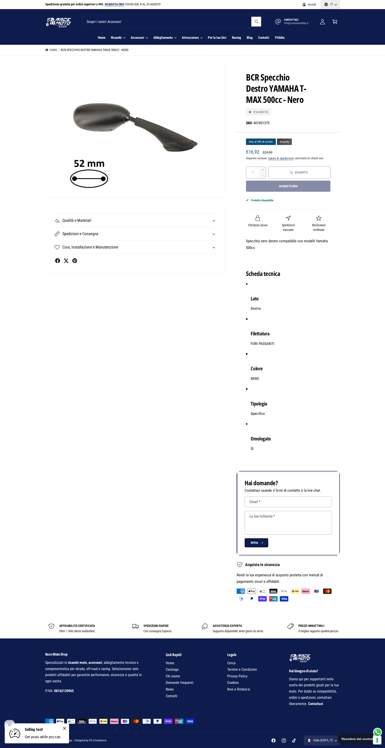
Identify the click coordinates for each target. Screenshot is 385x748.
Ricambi (116, 38)
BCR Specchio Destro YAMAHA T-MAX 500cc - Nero (95, 50)
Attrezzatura (190, 38)
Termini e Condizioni (242, 669)
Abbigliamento (163, 38)
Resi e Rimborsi (238, 689)
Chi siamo (173, 676)
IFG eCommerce (97, 740)
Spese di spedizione (281, 158)
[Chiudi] (64, 728)
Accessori (137, 38)
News (170, 689)
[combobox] (172, 22)
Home (53, 50)
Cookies (233, 683)
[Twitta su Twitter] (66, 261)
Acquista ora (288, 186)
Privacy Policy (237, 676)
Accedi (312, 4)
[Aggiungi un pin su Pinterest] (75, 261)
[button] (335, 22)
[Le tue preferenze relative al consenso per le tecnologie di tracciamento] (377, 740)
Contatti (171, 696)
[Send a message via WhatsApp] (377, 732)
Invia (254, 542)
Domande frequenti (179, 683)
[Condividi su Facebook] (58, 261)
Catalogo (172, 669)
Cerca (231, 663)
